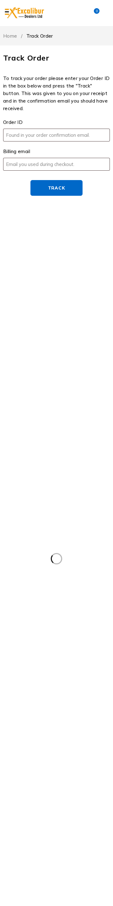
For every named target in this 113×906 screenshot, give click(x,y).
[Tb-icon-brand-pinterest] (50, 304)
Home (10, 36)
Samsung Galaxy (27, 726)
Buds (57, 636)
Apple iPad (21, 585)
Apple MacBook (25, 610)
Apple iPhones (68, 597)
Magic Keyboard (62, 687)
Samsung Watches (29, 790)
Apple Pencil (86, 623)
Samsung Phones (27, 765)
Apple (15, 559)
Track (56, 188)
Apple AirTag (69, 572)
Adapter (18, 546)
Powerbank (49, 700)
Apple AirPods (24, 572)
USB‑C (60, 803)
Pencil (15, 700)
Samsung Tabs (25, 778)
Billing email (16, 151)
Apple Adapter (53, 559)
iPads (15, 662)
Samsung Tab (76, 765)
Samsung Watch (74, 778)
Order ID (13, 122)
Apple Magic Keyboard (33, 623)
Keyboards (55, 675)
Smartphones (23, 803)
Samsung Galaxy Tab (32, 752)
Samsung (86, 700)
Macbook (91, 675)
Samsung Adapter (29, 713)
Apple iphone (23, 597)
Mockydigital (47, 868)
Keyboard (19, 675)
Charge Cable (23, 649)
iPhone (43, 662)
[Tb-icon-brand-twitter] (21, 304)
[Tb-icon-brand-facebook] (7, 304)
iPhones (73, 662)
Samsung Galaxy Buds (33, 739)
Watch (89, 803)
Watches (19, 816)
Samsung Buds (80, 713)
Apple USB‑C (23, 636)
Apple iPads (60, 585)
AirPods (50, 546)
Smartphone (78, 790)
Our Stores (89, 270)
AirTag (80, 546)
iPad (96, 649)
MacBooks (19, 687)
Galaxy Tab (65, 649)
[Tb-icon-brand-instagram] (36, 304)
